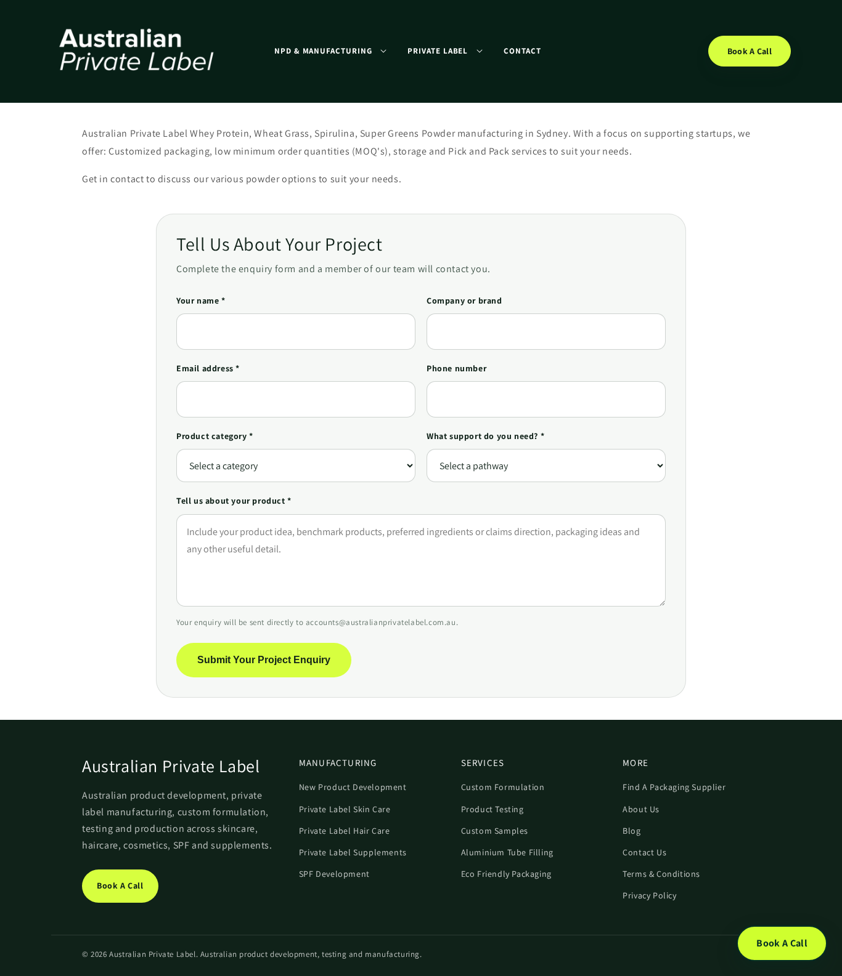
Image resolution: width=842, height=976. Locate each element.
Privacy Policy (649, 895)
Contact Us (644, 852)
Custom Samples (494, 830)
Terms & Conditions (661, 873)
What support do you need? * (485, 436)
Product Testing (492, 809)
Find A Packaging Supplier (674, 786)
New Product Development (353, 786)
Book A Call (749, 51)
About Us (641, 809)
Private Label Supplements (353, 852)
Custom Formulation (503, 786)
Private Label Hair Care (344, 830)
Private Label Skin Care (345, 809)
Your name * (201, 300)
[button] (330, 51)
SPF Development (334, 873)
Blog (631, 830)
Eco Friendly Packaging (506, 873)
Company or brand (464, 300)
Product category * (214, 436)
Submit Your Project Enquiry (263, 660)
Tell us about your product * (234, 500)
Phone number (456, 368)
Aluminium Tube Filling (507, 852)
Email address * (208, 368)
